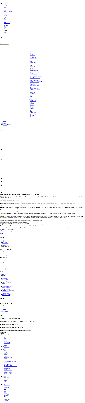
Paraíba (5, 18)
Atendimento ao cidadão (33, 93)
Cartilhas (5, 390)
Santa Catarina (6, 25)
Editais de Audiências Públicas (34, 82)
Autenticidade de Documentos (34, 72)
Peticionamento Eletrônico (34, 70)
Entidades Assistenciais (33, 83)
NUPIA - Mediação (5, 243)
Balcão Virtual (4, 275)
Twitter (31, 96)
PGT (4, 6)
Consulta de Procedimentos (34, 79)
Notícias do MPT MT (33, 102)
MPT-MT (30, 51)
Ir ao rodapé (3, 3)
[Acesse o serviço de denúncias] (4, 121)
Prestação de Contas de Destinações (35, 78)
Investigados (32, 77)
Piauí (4, 21)
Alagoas (5, 7)
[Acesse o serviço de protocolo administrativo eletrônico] (3, 122)
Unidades (31, 54)
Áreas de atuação (32, 55)
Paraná (5, 19)
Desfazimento (32, 110)
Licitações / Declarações (7, 394)
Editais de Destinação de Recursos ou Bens (8, 290)
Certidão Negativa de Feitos (34, 71)
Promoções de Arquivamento (34, 87)
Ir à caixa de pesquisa (5, 2)
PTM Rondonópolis (33, 62)
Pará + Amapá (6, 17)
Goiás (5, 13)
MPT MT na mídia (33, 101)
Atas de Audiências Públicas (34, 80)
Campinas (5, 9)
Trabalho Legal (32, 98)
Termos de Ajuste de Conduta (34, 85)
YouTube (16, 216)
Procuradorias (30, 61)
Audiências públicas (33, 112)
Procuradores (32, 115)
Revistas (31, 107)
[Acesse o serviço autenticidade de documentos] (4, 135)
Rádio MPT (5, 382)
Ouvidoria (31, 73)
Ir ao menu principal (5, 1)
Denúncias (31, 69)
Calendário (31, 56)
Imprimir (1, 233)
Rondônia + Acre (6, 24)
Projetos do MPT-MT (33, 100)
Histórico (31, 53)
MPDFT (5, 32)
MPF (4, 28)
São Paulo (5, 26)
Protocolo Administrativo (33, 74)
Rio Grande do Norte (7, 23)
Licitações (5, 375)
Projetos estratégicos (33, 57)
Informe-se (30, 99)
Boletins (31, 104)
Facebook (31, 95)
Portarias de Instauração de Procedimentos (36, 76)
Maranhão (5, 14)
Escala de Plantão (32, 66)
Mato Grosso (6, 15)
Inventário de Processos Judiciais (6, 286)
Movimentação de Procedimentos (35, 89)
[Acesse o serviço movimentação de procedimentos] (4, 130)
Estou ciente (2, 333)
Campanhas (32, 105)
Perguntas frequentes (33, 58)
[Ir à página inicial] (42, 47)
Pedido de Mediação (5, 278)
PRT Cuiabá (5, 348)
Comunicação (30, 91)
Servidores (31, 60)
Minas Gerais (6, 16)
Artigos (5, 386)
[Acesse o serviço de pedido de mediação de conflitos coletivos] (4, 123)
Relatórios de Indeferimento (34, 88)
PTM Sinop (32, 63)
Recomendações (32, 84)
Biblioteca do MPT (33, 109)
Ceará (5, 10)
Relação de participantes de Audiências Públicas (37, 81)
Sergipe (5, 27)
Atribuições (32, 52)
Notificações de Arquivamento (6, 294)
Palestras (5, 398)
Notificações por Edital (33, 86)
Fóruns (31, 106)
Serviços (30, 64)
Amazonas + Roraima (7, 8)
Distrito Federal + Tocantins (8, 11)
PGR (4, 29)
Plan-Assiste (32, 108)
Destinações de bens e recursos (6, 282)
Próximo (3, 235)
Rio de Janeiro (6, 22)
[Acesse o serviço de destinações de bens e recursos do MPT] (6, 124)
